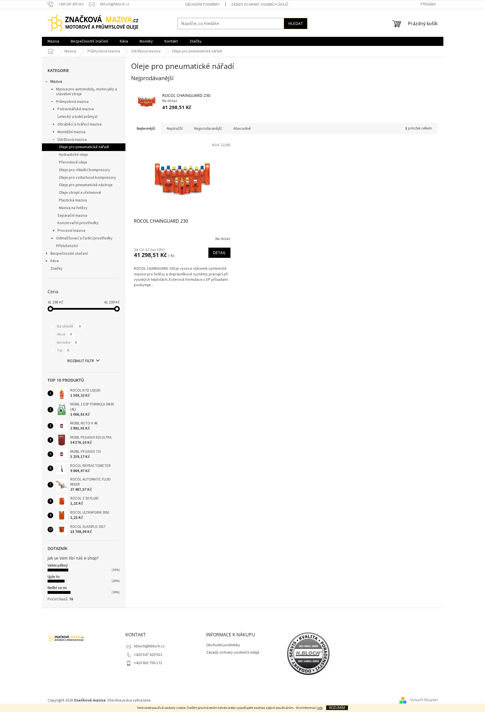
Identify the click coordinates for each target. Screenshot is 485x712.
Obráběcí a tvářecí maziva (79, 124)
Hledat (295, 23)
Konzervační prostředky (78, 223)
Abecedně (242, 128)
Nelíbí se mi (57, 588)
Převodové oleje (73, 162)
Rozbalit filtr (80, 361)
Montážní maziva (71, 132)
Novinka (67, 342)
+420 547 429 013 (148, 655)
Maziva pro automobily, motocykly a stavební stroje (86, 91)
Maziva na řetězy (73, 208)
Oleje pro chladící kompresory (84, 170)
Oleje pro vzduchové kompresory (87, 177)
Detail (219, 252)
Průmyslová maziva (72, 102)
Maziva (56, 81)
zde (319, 707)
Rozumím (337, 707)
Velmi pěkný (58, 565)
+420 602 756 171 (148, 663)
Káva (54, 261)
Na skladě (69, 326)
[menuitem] (53, 41)
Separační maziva (72, 215)
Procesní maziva (71, 230)
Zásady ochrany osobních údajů (259, 4)
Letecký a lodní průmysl (77, 117)
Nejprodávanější (208, 128)
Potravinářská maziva (75, 109)
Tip (63, 350)
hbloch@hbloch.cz (149, 646)
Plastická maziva (73, 200)
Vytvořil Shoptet (424, 700)
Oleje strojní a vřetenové (80, 192)
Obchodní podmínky (202, 4)
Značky (56, 268)
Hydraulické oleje (73, 155)
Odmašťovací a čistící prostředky (84, 238)
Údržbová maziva (72, 140)
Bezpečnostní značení (69, 253)
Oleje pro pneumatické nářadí (84, 147)
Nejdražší (175, 128)
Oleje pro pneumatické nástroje (86, 185)
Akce (64, 334)
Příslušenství (67, 246)
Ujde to (54, 577)
